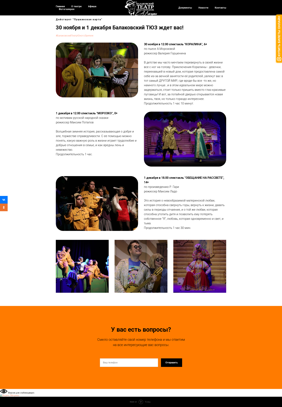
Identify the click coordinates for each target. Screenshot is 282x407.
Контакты (220, 7)
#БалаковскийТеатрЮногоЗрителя (74, 35)
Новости (203, 7)
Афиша (92, 6)
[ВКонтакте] (4, 200)
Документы (185, 7)
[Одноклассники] (4, 207)
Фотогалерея (66, 9)
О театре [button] (76, 6)
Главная (60, 6)
